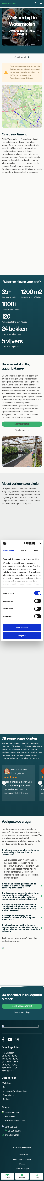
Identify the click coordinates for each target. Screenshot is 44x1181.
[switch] (37, 601)
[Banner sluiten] (40, 543)
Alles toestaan (22, 628)
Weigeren (22, 635)
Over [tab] (36, 550)
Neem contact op (22, 424)
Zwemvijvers (8, 1095)
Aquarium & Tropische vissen (15, 1091)
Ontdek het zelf (21, 57)
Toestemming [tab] (8, 550)
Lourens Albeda (19, 769)
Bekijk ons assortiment (22, 1006)
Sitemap (22, 1164)
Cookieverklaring (22, 1154)
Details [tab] (23, 550)
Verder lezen (21, 430)
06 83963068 (14, 1131)
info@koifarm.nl (12, 1135)
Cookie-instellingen (22, 1169)
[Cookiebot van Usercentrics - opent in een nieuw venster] (26, 543)
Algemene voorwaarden (22, 1159)
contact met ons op (10, 941)
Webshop (6, 1083)
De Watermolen (9, 3)
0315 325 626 (11, 1127)
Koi (3, 1087)
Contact (6, 1099)
